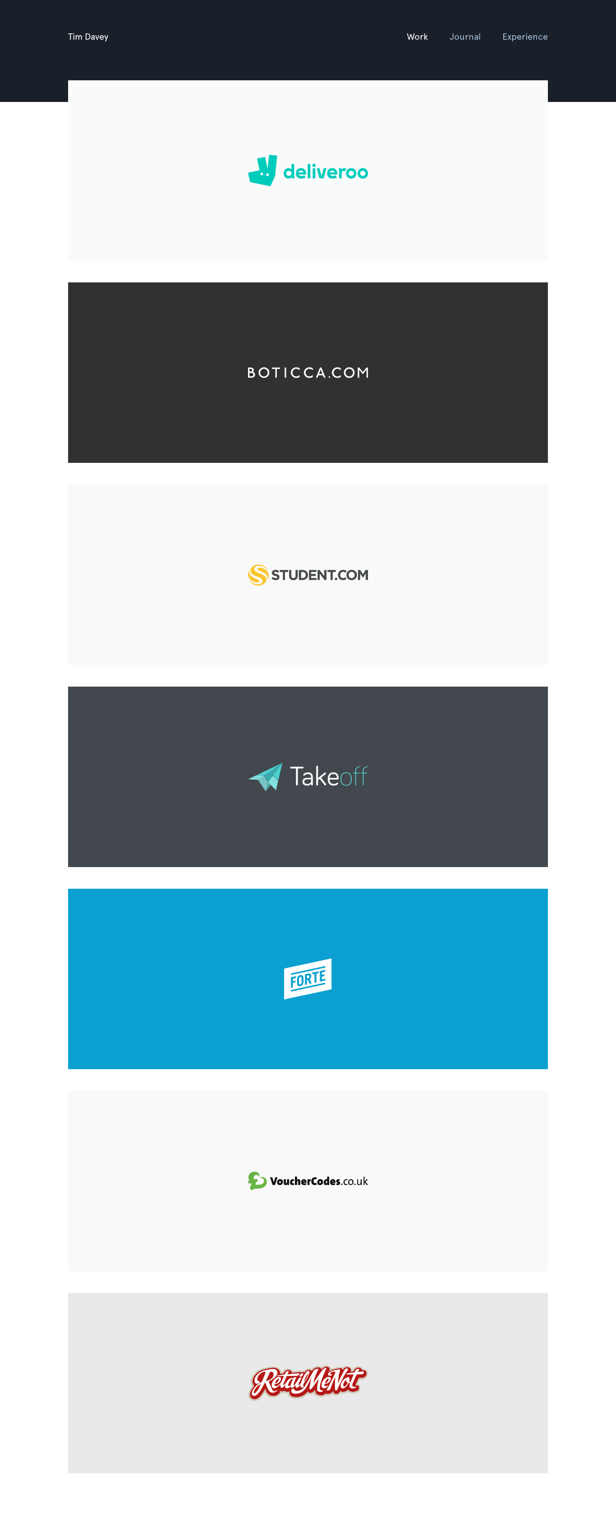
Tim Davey (88, 36)
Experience (525, 36)
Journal (465, 36)
